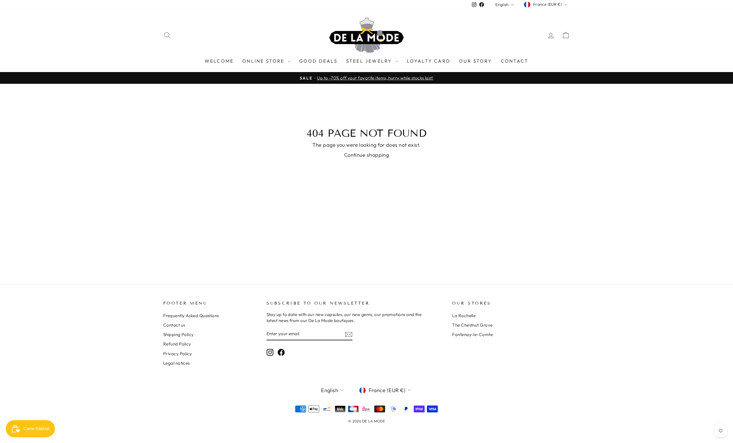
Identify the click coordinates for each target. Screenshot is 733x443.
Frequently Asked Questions (191, 315)
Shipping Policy (178, 334)
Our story (475, 61)
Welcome (219, 61)
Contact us (174, 325)
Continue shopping (366, 155)
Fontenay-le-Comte (472, 334)
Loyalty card (428, 61)
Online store (264, 61)
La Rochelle (464, 315)
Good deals (318, 61)
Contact (514, 61)
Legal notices (176, 363)
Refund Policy (177, 344)
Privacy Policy (177, 353)
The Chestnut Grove (472, 325)
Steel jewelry (370, 61)
